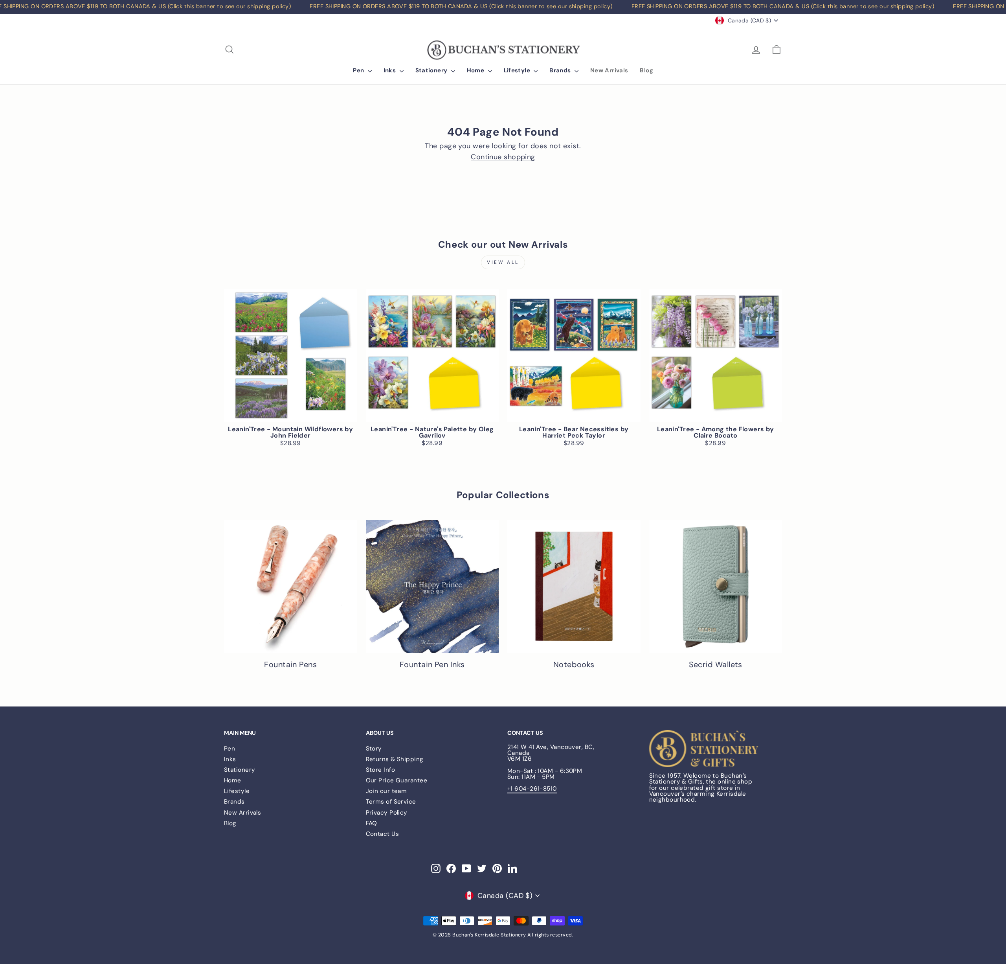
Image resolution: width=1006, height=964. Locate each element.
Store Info (380, 770)
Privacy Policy (387, 813)
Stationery (432, 70)
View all (503, 262)
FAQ (371, 823)
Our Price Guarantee (397, 780)
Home (476, 70)
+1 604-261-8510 (532, 789)
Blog (646, 70)
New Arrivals (609, 70)
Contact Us (382, 834)
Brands (561, 70)
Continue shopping (503, 157)
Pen (359, 70)
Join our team (386, 791)
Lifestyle (518, 70)
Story (374, 748)
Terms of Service (391, 802)
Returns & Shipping (395, 759)
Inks (391, 70)
